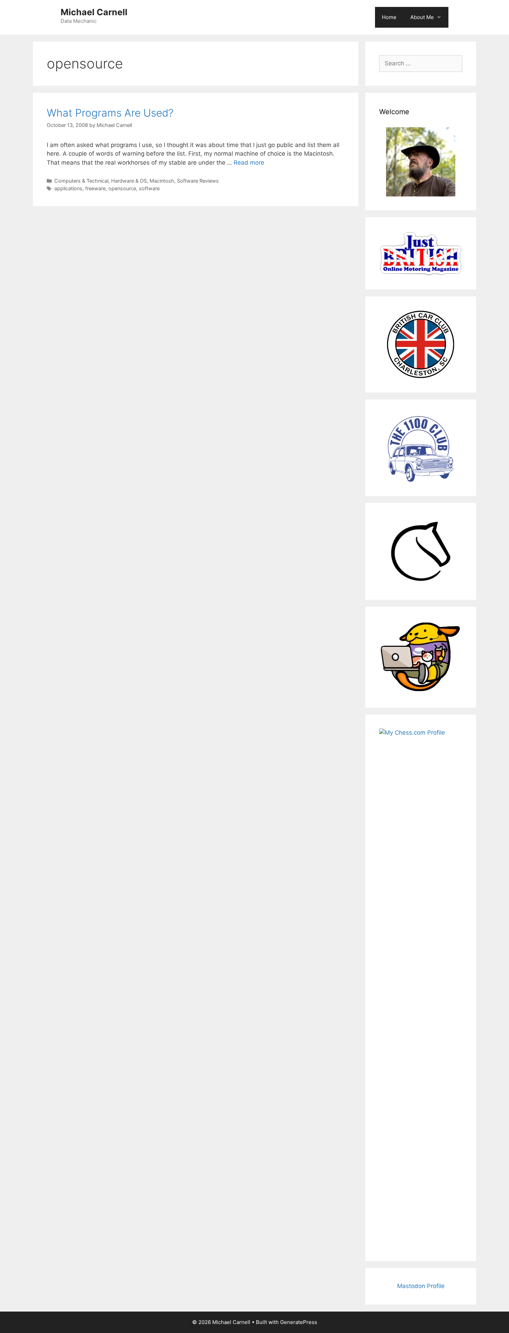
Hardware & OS (129, 181)
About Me (422, 17)
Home (389, 17)
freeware (95, 188)
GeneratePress (298, 1322)
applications (68, 188)
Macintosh (162, 181)
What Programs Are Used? (110, 113)
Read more (249, 162)
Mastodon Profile (421, 1286)
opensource (122, 188)
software (149, 188)
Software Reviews (198, 181)
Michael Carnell (94, 12)
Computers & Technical (81, 181)
